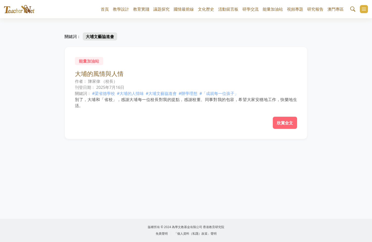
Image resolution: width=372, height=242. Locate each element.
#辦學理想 (188, 93)
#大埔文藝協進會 (161, 93)
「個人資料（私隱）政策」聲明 (195, 233)
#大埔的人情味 (130, 93)
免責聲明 (162, 233)
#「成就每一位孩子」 (218, 93)
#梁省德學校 (103, 93)
